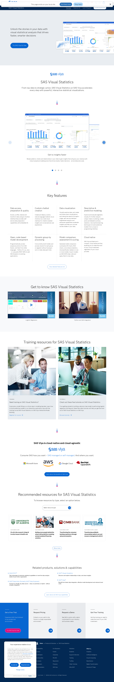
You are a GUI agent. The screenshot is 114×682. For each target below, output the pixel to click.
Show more (57, 548)
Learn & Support (87, 8)
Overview (68, 8)
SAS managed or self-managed (61, 455)
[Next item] (103, 142)
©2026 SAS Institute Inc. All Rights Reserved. (56, 675)
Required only (25, 665)
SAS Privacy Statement (28, 653)
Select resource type (50, 507)
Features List (76, 8)
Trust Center (40, 675)
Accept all (14, 665)
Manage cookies (20, 670)
